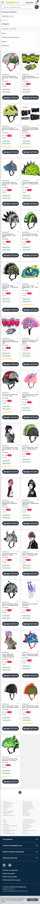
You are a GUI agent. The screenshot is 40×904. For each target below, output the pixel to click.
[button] (20, 7)
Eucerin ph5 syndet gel (28, 806)
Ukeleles (5, 809)
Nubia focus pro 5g (7, 806)
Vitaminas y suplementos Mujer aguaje (30, 821)
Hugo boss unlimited (27, 804)
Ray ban (5, 821)
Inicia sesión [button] (30, 2)
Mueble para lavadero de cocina (10, 830)
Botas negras (6, 824)
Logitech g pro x (6, 801)
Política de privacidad (9, 877)
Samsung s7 (25, 812)
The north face (26, 815)
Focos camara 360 (27, 827)
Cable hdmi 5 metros (27, 803)
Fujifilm (5, 822)
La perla (24, 831)
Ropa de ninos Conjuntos (9, 815)
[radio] (3, 146)
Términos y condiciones (10, 870)
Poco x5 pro (6, 814)
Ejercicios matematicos (8, 811)
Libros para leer (6, 831)
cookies (3, 901)
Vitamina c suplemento (8, 803)
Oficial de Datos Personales (11, 880)
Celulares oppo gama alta (8, 833)
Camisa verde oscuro (7, 812)
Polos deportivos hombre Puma (10, 825)
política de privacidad (16, 899)
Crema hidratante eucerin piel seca (30, 830)
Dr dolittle (5, 807)
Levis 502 (25, 828)
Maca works (25, 811)
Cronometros (6, 827)
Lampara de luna (6, 804)
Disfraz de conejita (27, 801)
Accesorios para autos (28, 822)
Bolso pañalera (26, 809)
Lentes (4, 819)
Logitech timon (6, 828)
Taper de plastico (26, 814)
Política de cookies (8, 873)
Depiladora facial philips (28, 807)
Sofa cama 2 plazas (27, 825)
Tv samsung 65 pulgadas (28, 819)
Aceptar (32, 900)
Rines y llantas (26, 824)
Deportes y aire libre (9, 28)
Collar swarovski (26, 833)
